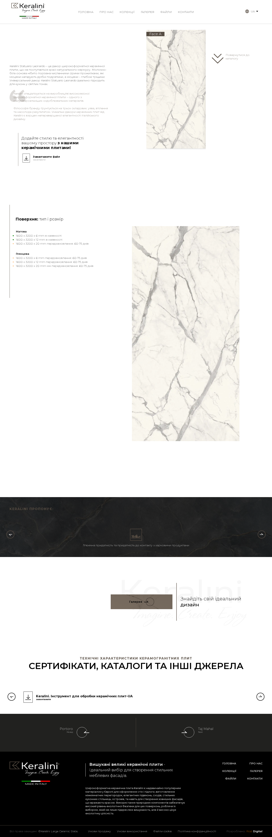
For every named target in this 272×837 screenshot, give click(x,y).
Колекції (127, 12)
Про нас (106, 12)
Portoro (66, 729)
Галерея (147, 12)
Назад (70, 732)
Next (200, 732)
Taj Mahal (205, 729)
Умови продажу (99, 831)
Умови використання (132, 831)
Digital (254, 831)
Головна (85, 12)
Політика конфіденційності (197, 831)
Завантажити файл (46, 156)
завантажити (39, 160)
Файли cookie (162, 831)
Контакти (186, 12)
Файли (166, 12)
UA (253, 11)
